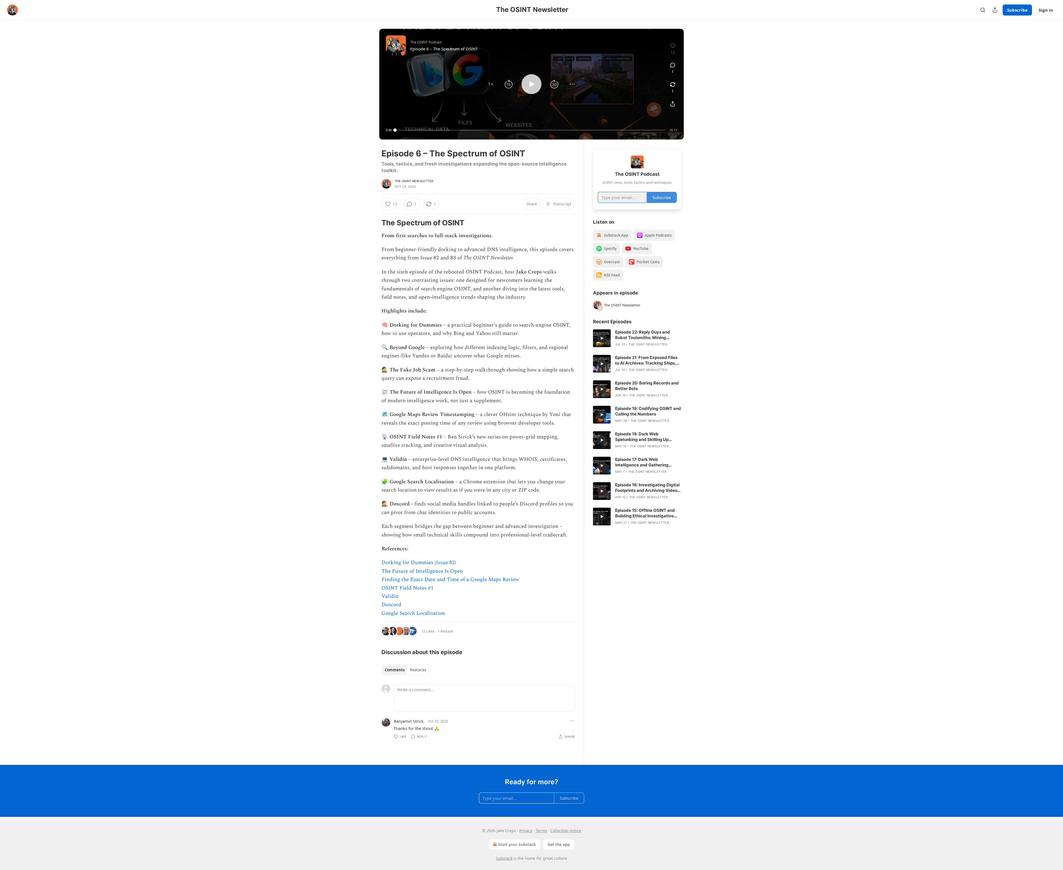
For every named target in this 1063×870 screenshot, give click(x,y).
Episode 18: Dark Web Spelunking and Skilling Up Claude (642, 436)
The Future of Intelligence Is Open (422, 571)
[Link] (373, 222)
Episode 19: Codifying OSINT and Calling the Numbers (648, 411)
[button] (491, 84)
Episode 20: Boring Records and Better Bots (647, 385)
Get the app (559, 844)
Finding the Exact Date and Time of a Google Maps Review (450, 579)
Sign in (1046, 10)
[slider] (530, 130)
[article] (637, 338)
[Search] (982, 10)
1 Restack (445, 631)
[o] (601, 338)
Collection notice (565, 830)
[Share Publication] (994, 10)
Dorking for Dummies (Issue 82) (418, 563)
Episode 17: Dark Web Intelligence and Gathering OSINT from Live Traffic (642, 462)
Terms (541, 830)
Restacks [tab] (418, 669)
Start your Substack (517, 844)
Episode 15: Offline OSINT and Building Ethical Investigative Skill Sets (645, 513)
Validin (390, 596)
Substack (504, 858)
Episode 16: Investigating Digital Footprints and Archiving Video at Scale (647, 487)
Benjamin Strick (409, 721)
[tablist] (405, 669)
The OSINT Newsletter (414, 181)
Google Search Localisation (413, 613)
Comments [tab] (394, 669)
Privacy (525, 830)
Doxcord (391, 605)
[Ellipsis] (572, 720)
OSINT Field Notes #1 (407, 588)
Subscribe (1017, 10)
